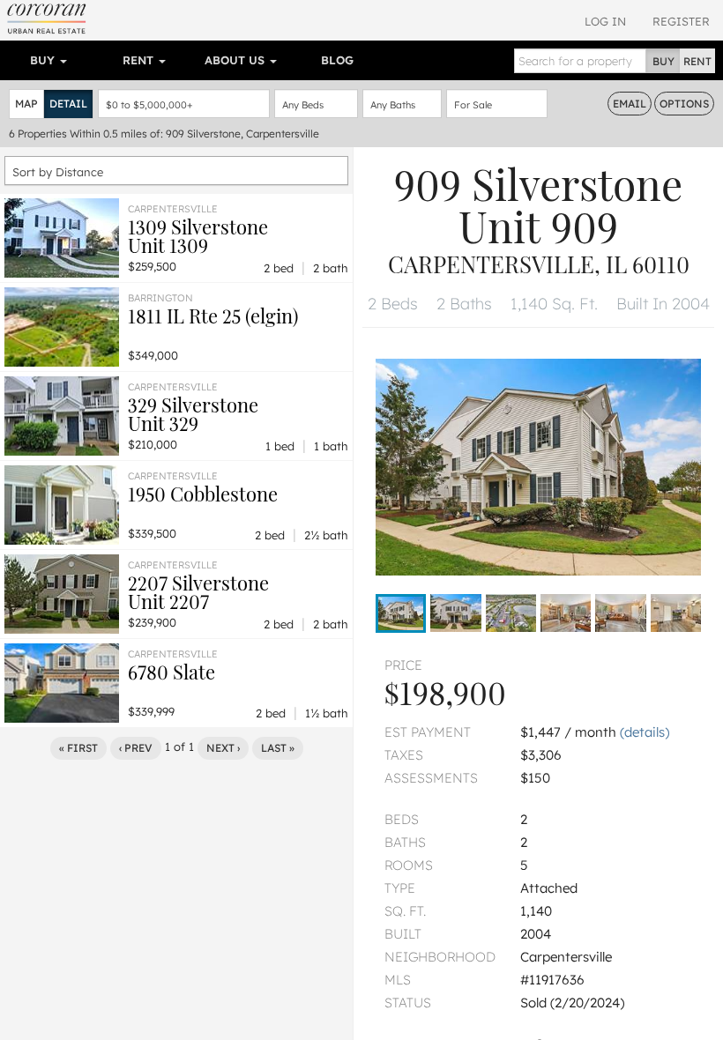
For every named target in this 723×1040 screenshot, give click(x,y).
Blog (337, 60)
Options (684, 103)
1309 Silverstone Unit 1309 (198, 235)
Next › (223, 747)
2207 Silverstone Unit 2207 (198, 591)
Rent (140, 60)
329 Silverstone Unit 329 (193, 413)
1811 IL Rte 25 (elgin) (213, 315)
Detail (68, 103)
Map (26, 103)
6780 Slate (171, 671)
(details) (644, 732)
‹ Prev (136, 747)
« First (78, 747)
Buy (44, 60)
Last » (277, 747)
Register (681, 21)
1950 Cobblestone (203, 493)
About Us (236, 60)
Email (629, 103)
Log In (605, 21)
